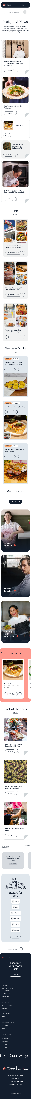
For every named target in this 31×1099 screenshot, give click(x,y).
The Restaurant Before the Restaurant (13, 107)
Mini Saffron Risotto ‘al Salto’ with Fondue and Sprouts (14, 363)
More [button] (9, 135)
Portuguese (16, 913)
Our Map (4, 985)
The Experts (5, 990)
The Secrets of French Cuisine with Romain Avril (13, 859)
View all (15, 214)
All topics (5, 1016)
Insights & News (14, 12)
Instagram (5, 1038)
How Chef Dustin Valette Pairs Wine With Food (13, 745)
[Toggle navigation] (26, 5)
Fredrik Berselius (8, 589)
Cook (11, 369)
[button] (19, 5)
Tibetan (16, 901)
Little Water (19, 126)
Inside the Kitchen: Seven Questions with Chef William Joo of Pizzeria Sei (15, 63)
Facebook (5, 1041)
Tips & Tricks (6, 1013)
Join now (17, 975)
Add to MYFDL (14, 252)
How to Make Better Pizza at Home (14, 829)
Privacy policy (15, 1078)
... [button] (23, 252)
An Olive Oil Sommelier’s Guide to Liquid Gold (13, 787)
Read (10, 70)
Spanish (16, 930)
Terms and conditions (15, 1075)
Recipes (4, 1008)
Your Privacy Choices (15, 1081)
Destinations (6, 993)
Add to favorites (5, 135)
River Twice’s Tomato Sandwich (15, 407)
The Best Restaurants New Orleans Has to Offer (15, 289)
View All (17, 502)
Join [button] (23, 5)
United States (16, 1093)
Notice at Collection (15, 1084)
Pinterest (5, 1047)
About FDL (5, 1025)
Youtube (4, 1044)
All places (5, 996)
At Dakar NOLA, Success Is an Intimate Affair (17, 146)
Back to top (12, 949)
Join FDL (4, 1028)
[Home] (7, 4)
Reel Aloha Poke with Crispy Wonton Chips (14, 450)
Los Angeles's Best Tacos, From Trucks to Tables (14, 247)
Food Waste (16, 918)
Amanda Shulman (8, 544)
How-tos (16, 924)
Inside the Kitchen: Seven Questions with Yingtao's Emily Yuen (14, 192)
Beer (16, 907)
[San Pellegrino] (23, 1069)
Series (4, 1011)
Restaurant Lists (7, 988)
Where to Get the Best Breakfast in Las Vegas (13, 331)
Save (16, 70)
